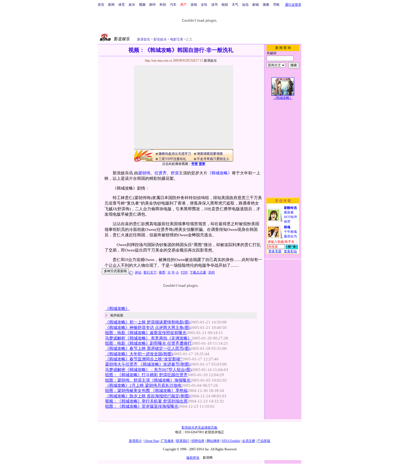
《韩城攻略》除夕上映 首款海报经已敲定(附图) (147, 396)
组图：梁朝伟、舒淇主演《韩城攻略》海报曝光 (148, 380)
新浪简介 (135, 441)
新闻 (111, 5)
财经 (152, 5)
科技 (163, 5)
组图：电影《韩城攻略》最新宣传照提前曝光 (145, 333)
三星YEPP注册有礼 (172, 159)
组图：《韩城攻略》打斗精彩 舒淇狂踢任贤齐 (146, 375)
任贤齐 (160, 173)
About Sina (151, 441)
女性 (204, 5)
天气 (235, 5)
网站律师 (213, 441)
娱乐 (132, 5)
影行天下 (150, 272)
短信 (245, 5)
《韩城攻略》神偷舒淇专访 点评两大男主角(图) (147, 327)
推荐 (162, 272)
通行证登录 (293, 5)
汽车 (173, 5)
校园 (224, 5)
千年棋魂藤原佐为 (290, 231)
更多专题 (274, 251)
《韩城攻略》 (219, 173)
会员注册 (248, 441)
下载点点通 (198, 272)
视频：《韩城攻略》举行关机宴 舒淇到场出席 (146, 401)
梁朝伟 (144, 173)
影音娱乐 (160, 39)
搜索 (266, 5)
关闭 (211, 272)
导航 (276, 5)
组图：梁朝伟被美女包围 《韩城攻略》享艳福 (146, 390)
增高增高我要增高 (210, 154)
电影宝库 (176, 39)
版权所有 (192, 458)
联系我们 (182, 441)
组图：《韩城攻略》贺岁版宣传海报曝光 (141, 406)
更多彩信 (290, 251)
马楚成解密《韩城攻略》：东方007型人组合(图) (148, 369)
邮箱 (255, 5)
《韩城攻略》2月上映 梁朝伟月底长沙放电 (143, 385)
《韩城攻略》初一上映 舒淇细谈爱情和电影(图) (147, 322)
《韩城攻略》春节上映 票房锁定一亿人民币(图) (147, 348)
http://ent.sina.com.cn (159, 60)
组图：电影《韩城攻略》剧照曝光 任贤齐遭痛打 (148, 343)
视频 (142, 5)
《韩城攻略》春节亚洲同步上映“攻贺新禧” (143, 359)
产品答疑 (263, 441)
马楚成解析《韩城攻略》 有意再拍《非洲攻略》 (148, 338)
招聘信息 (197, 441)
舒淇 (175, 173)
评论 (138, 272)
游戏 (194, 5)
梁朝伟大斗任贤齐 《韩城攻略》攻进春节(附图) (147, 364)
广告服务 (167, 441)
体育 (121, 5)
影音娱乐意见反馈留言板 (199, 427)
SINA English (231, 441)
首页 (101, 5)
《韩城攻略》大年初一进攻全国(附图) (139, 354)
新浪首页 (143, 39)
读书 (214, 5)
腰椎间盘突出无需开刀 (175, 154)
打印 (184, 272)
